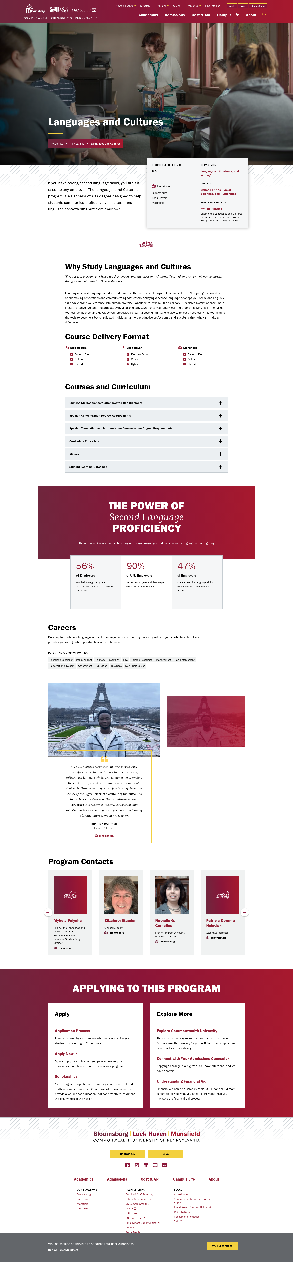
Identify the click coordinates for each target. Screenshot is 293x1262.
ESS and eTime (134, 1218)
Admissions (175, 14)
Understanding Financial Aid (182, 1081)
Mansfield (82, 1203)
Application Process (72, 1030)
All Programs (77, 143)
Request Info (258, 5)
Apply (232, 5)
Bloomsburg (106, 835)
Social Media (133, 1232)
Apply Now (64, 1053)
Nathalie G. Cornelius (165, 923)
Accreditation (181, 1194)
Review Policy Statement (63, 1249)
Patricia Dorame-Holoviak (221, 923)
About (251, 14)
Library (129, 1208)
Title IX (178, 1221)
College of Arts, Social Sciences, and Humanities (218, 192)
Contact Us (127, 1154)
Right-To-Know (182, 1212)
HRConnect (132, 1213)
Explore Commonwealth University (187, 1030)
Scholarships (66, 1076)
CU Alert (130, 1227)
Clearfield (82, 1208)
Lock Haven (83, 1199)
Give (166, 1154)
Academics (148, 14)
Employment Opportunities (141, 1222)
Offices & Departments (138, 1199)
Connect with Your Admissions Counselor (193, 1058)
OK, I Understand (222, 1245)
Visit (243, 5)
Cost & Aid (201, 14)
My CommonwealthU (137, 1203)
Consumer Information (187, 1216)
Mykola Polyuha (211, 209)
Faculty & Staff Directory (139, 1194)
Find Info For (212, 5)
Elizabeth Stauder (120, 920)
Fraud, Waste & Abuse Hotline (191, 1207)
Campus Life (228, 14)
